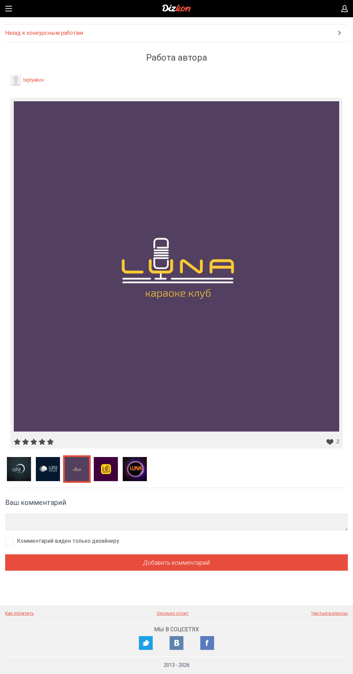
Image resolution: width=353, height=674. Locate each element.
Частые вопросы (329, 613)
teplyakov (33, 80)
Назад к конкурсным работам (44, 33)
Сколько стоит (173, 613)
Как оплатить (19, 613)
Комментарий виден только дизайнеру (68, 541)
